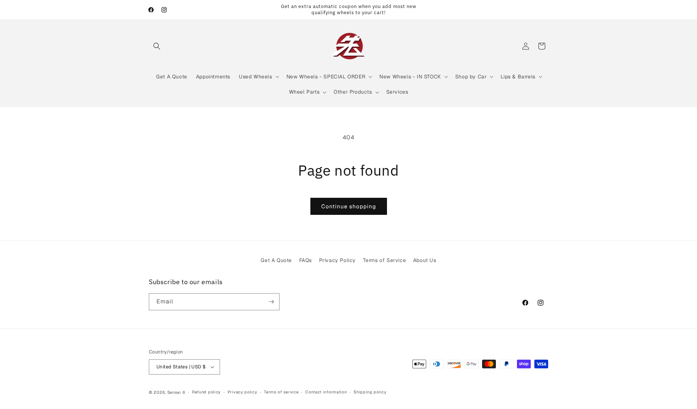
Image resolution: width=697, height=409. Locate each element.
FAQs (305, 260)
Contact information (326, 391)
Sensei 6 (176, 392)
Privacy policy (242, 391)
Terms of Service (384, 260)
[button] (157, 46)
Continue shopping (348, 206)
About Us (424, 260)
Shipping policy (370, 391)
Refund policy (206, 391)
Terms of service (281, 391)
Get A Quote (276, 260)
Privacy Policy (337, 260)
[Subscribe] (271, 301)
